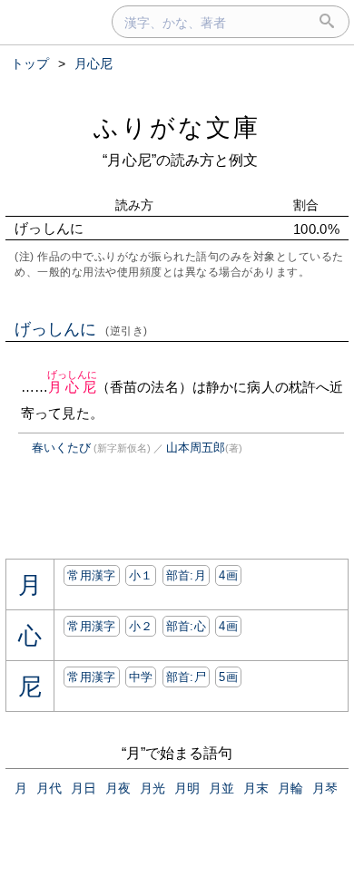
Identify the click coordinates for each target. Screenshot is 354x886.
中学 (141, 677)
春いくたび (61, 447)
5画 (228, 677)
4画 (228, 575)
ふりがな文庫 (177, 127)
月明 (187, 788)
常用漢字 (91, 575)
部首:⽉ (186, 575)
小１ (141, 575)
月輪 (290, 788)
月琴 (325, 788)
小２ (141, 626)
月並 (221, 788)
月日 (83, 788)
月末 (256, 788)
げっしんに (81, 329)
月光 (152, 788)
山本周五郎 (195, 447)
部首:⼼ (186, 626)
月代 (49, 788)
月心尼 (72, 386)
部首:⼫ (186, 677)
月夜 (118, 788)
